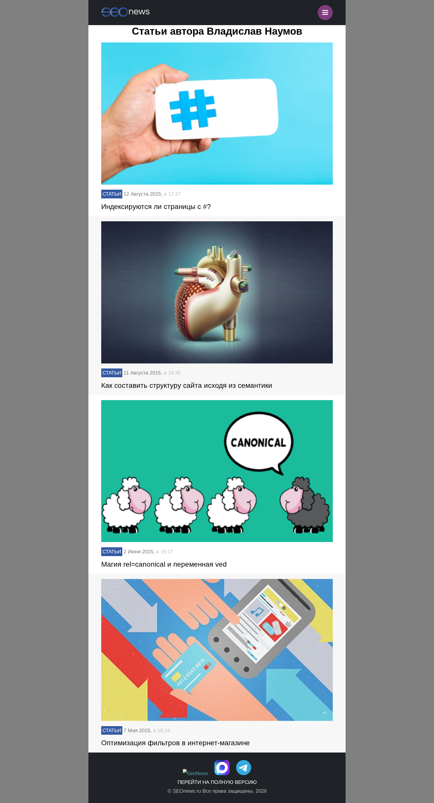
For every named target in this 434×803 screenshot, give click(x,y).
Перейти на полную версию (217, 782)
